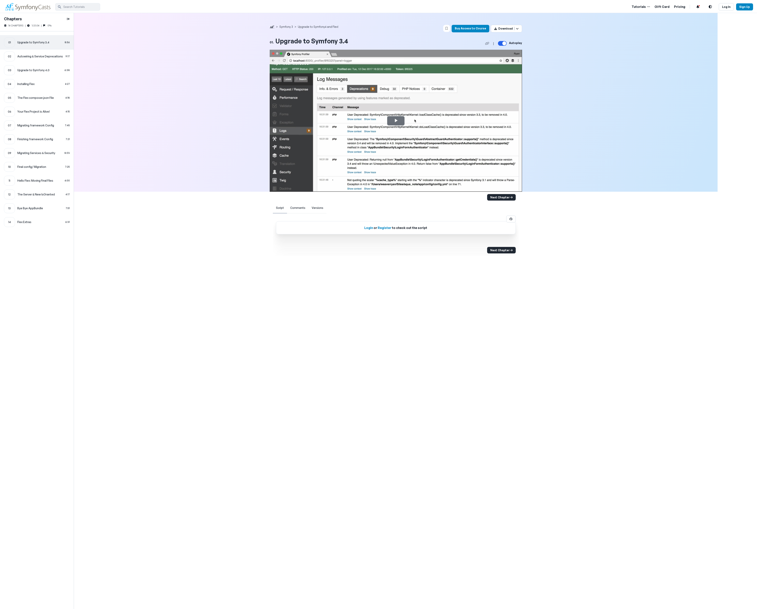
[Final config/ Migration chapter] (37, 167)
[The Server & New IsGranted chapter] (37, 194)
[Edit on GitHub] (511, 219)
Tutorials (639, 7)
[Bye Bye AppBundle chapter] (37, 208)
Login (368, 228)
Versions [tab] (317, 207)
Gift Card (661, 7)
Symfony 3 (286, 26)
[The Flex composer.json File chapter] (37, 98)
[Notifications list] (698, 7)
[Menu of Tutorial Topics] (648, 6)
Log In (726, 6)
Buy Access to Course (470, 28)
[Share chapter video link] (487, 43)
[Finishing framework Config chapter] (37, 139)
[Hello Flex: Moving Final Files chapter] (37, 181)
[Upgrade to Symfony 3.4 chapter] (37, 42)
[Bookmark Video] (446, 28)
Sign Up (744, 6)
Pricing (679, 7)
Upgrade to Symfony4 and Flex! (318, 26)
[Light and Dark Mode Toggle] (710, 6)
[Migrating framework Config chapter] (37, 125)
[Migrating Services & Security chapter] (37, 153)
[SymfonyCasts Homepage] (29, 6)
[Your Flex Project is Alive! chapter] (37, 112)
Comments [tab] (297, 207)
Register (384, 228)
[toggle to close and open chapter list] (68, 19)
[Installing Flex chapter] (37, 84)
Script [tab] (280, 207)
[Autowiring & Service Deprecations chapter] (37, 56)
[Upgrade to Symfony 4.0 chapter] (37, 70)
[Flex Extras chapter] (37, 222)
